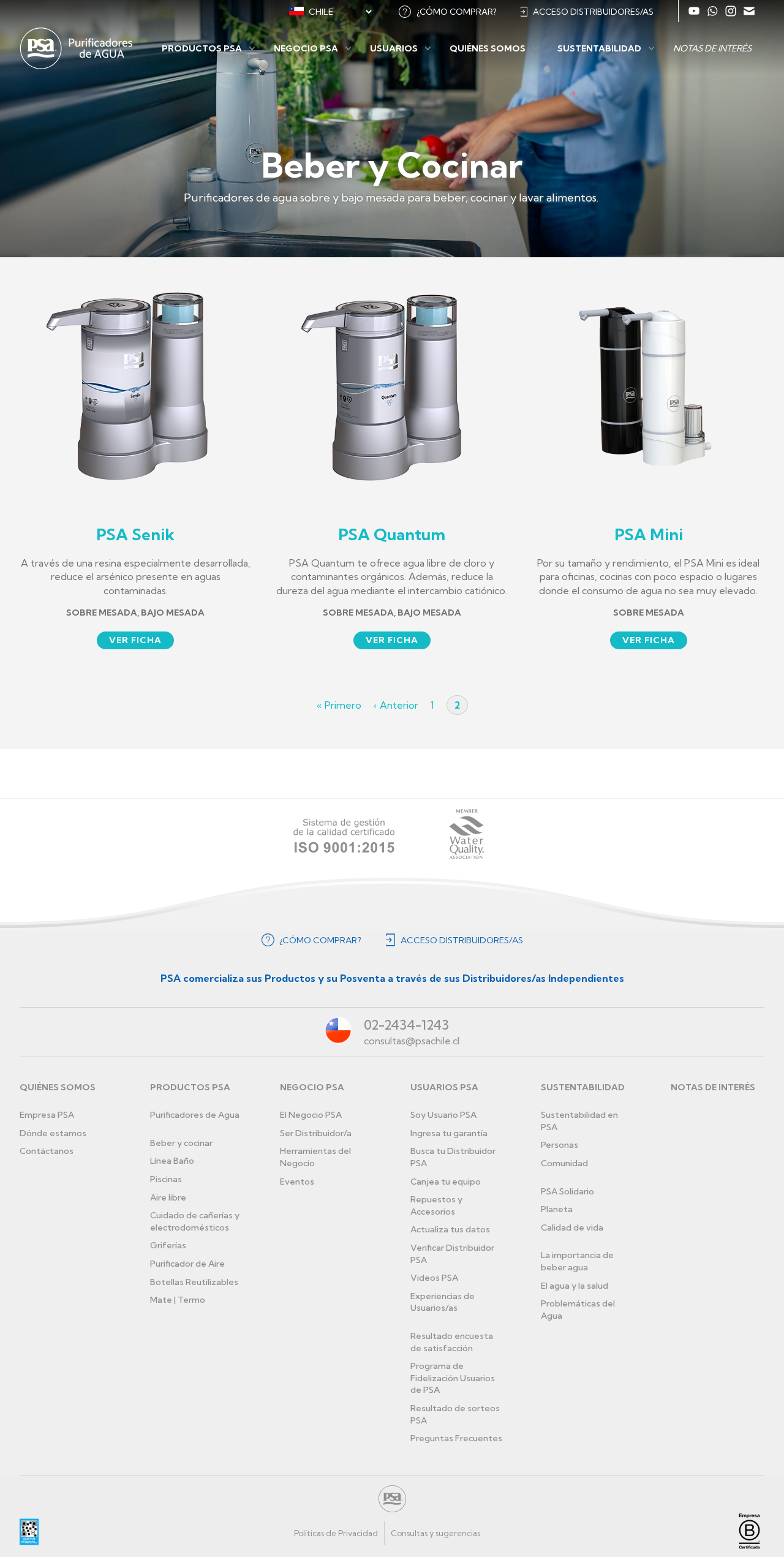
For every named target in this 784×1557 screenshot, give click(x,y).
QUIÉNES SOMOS (58, 1087)
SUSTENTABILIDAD (583, 1087)
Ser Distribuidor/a (316, 1133)
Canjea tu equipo (445, 1181)
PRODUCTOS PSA (190, 1087)
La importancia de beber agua (577, 1261)
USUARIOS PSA (444, 1087)
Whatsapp (712, 11)
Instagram (731, 11)
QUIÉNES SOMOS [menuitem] (488, 48)
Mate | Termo (177, 1299)
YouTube (694, 11)
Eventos (297, 1181)
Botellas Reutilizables (194, 1281)
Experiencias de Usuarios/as (442, 1302)
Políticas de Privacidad (336, 1533)
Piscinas (166, 1179)
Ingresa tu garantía (449, 1133)
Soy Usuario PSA (443, 1114)
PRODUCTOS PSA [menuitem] (202, 48)
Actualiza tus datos (450, 1229)
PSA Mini (648, 534)
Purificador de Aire (187, 1263)
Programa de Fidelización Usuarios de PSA (452, 1377)
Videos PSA (434, 1277)
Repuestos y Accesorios (436, 1205)
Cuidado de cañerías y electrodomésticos (194, 1221)
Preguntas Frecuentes (456, 1438)
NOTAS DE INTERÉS (713, 1087)
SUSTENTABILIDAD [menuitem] (599, 48)
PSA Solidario (567, 1191)
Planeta (557, 1209)
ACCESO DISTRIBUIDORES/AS (593, 12)
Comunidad (564, 1163)
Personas (559, 1144)
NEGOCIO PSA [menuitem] (306, 48)
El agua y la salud (574, 1285)
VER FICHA (135, 640)
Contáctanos (47, 1150)
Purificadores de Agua (194, 1114)
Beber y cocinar (181, 1142)
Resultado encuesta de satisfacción (451, 1342)
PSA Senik (135, 534)
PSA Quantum (391, 534)
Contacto (749, 11)
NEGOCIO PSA (312, 1087)
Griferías (168, 1245)
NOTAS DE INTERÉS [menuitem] (712, 48)
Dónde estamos (53, 1133)
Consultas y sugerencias (435, 1533)
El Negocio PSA (311, 1114)
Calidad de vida (572, 1227)
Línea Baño (172, 1160)
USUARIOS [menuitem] (394, 48)
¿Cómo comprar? (456, 12)
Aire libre (168, 1197)
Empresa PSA (47, 1114)
